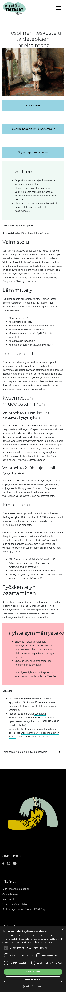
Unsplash (31, 281)
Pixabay (20, 281)
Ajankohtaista (10, 894)
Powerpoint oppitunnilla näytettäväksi (33, 128)
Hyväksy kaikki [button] (33, 971)
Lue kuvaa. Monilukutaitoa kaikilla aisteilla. (27, 715)
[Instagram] (8, 863)
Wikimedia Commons (14, 277)
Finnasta (32, 277)
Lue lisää (47, 942)
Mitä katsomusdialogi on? (16, 888)
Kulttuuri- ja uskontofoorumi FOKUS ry (23, 909)
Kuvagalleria (33, 105)
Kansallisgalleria (47, 277)
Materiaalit (8, 899)
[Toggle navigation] (58, 9)
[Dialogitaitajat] (24, 8)
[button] (33, 986)
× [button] (62, 929)
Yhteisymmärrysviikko (14, 904)
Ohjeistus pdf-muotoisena (33, 152)
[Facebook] (3, 863)
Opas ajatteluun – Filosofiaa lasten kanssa (32, 704)
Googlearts (8, 281)
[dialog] (33, 959)
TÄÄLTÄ (51, 676)
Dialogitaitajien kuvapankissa (45, 266)
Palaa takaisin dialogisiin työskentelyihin (24, 752)
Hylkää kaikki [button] (33, 979)
